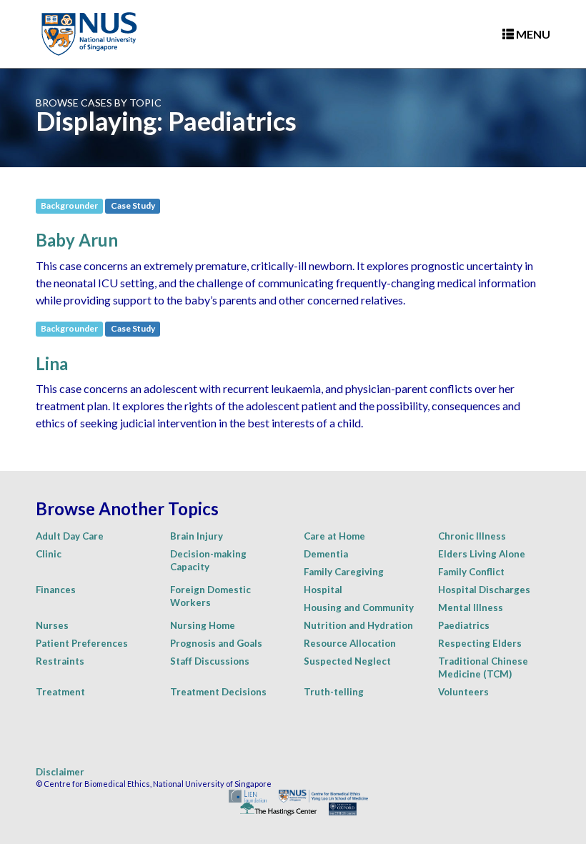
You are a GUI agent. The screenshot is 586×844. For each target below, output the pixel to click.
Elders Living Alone (481, 554)
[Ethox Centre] (337, 808)
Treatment (60, 691)
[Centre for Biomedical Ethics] (318, 795)
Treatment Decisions (218, 691)
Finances (56, 589)
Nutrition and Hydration (358, 625)
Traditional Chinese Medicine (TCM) (483, 667)
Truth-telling (334, 691)
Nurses (52, 625)
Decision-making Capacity (208, 560)
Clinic (48, 554)
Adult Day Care (70, 536)
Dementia (326, 554)
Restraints (60, 661)
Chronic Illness (472, 536)
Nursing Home (202, 625)
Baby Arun (77, 239)
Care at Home (334, 536)
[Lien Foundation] (242, 795)
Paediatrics (464, 625)
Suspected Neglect (347, 661)
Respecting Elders (480, 643)
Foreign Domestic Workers (210, 596)
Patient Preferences (82, 643)
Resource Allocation (350, 643)
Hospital (323, 589)
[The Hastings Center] (273, 808)
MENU (532, 34)
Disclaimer (60, 772)
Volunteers (463, 691)
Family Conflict (471, 571)
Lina (52, 363)
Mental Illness (470, 607)
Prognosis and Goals (216, 643)
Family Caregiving (344, 571)
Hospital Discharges (484, 589)
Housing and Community (359, 607)
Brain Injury (196, 536)
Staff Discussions (209, 661)
